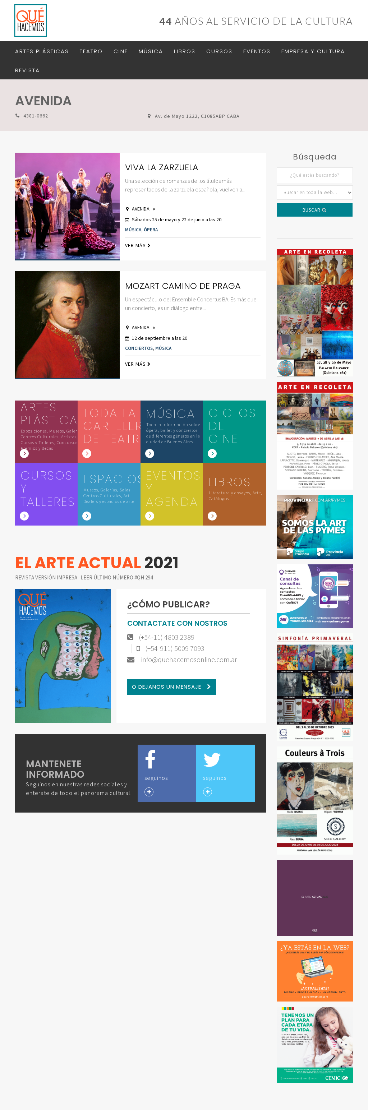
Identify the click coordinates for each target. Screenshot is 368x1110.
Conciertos (139, 348)
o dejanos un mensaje (167, 686)
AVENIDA (141, 208)
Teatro (91, 51)
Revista (27, 70)
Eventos (257, 51)
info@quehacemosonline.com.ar (188, 659)
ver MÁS (136, 245)
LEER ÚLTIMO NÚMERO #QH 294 (116, 577)
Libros (185, 51)
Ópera (151, 230)
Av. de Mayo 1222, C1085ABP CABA (197, 116)
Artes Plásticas (42, 51)
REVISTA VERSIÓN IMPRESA (46, 577)
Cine (121, 51)
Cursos (219, 51)
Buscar (312, 210)
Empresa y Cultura (313, 51)
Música (151, 51)
